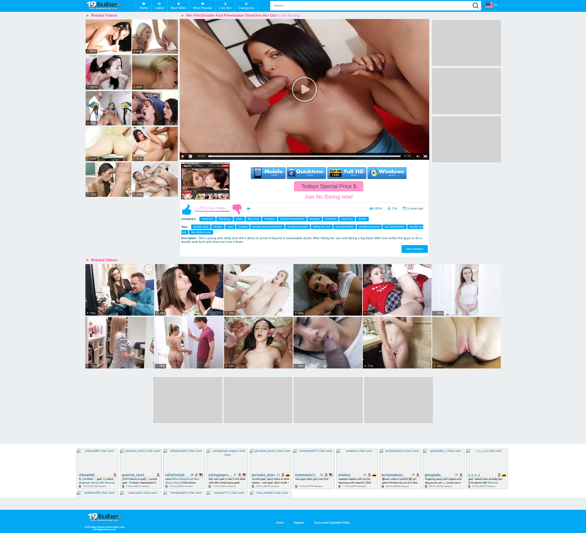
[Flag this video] (248, 209)
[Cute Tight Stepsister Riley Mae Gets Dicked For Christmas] (397, 290)
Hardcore (207, 219)
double (218, 226)
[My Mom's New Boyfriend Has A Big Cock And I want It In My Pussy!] (466, 290)
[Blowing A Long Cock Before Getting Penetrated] (108, 144)
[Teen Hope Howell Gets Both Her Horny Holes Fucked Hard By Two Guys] (189, 290)
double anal (200, 226)
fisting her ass (321, 226)
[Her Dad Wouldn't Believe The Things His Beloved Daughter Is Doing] (189, 343)
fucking (242, 226)
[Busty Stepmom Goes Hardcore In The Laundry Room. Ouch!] (119, 343)
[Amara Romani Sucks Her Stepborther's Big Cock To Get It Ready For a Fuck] (327, 343)
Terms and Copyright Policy (332, 522)
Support (299, 522)
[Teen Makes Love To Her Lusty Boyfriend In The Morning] (108, 36)
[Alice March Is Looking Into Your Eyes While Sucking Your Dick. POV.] (397, 343)
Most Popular (202, 8)
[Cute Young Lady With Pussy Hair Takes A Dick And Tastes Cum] (258, 290)
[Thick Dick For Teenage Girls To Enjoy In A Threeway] (155, 36)
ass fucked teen (394, 226)
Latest (159, 8)
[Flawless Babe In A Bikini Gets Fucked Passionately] (155, 72)
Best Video (178, 8)
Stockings (225, 219)
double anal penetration (267, 226)
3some (362, 219)
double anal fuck (369, 226)
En (495, 5)
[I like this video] (187, 209)
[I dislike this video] (237, 209)
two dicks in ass (201, 232)
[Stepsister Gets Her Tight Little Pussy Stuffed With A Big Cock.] (466, 343)
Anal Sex (347, 219)
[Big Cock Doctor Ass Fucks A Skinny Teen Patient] (108, 108)
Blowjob (315, 219)
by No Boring (288, 15)
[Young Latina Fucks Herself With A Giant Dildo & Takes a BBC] (155, 144)
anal (230, 226)
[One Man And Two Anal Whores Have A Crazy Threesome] (155, 108)
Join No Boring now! (328, 197)
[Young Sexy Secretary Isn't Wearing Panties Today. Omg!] (119, 290)
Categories (246, 8)
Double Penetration (292, 219)
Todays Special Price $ (328, 186)
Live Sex (225, 8)
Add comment (414, 249)
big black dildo (345, 226)
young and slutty (298, 226)
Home (143, 8)
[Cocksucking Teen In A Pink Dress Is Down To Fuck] (108, 72)
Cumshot (330, 219)
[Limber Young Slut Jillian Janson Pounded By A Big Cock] (155, 179)
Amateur (269, 219)
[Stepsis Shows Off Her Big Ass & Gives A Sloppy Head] (327, 290)
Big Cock (253, 219)
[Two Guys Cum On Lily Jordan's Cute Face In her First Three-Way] (258, 343)
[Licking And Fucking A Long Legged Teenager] (108, 179)
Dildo (239, 219)
